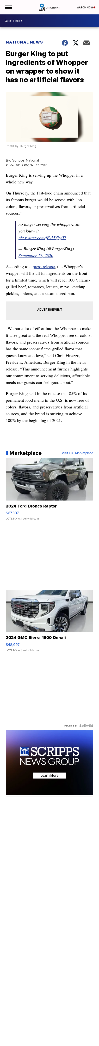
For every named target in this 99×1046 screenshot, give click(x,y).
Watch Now (85, 7)
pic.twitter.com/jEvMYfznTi (42, 237)
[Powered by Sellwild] (86, 725)
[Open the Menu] (8, 7)
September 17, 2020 (36, 255)
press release (44, 266)
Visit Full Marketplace (77, 453)
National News (24, 42)
